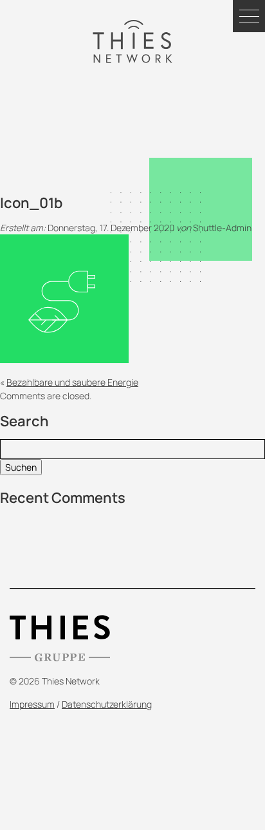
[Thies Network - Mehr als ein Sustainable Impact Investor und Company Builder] (133, 41)
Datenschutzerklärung (107, 704)
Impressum (32, 704)
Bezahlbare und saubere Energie (72, 382)
